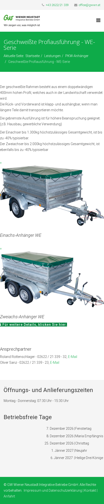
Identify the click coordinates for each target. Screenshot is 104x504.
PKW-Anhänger (77, 56)
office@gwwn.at (89, 5)
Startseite (32, 56)
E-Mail (72, 357)
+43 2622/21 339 (57, 5)
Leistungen (52, 56)
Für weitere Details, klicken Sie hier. (34, 324)
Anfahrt (9, 496)
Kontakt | (90, 490)
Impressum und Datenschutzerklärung (53, 490)
